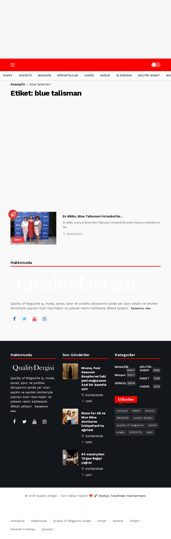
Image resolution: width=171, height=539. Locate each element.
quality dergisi (143, 418)
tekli (150, 432)
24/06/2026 (94, 395)
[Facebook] (14, 319)
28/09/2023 (74, 234)
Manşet (125, 375)
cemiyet (122, 410)
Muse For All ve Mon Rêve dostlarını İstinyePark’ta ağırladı (93, 421)
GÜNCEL (125, 383)
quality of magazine (130, 425)
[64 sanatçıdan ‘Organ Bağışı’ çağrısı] (70, 457)
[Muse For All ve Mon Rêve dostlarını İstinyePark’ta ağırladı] (70, 416)
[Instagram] (44, 319)
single (121, 432)
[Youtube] (34, 319)
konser (150, 410)
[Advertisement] (85, 29)
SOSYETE (136, 432)
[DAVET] (13, 214)
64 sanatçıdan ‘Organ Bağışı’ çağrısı (92, 458)
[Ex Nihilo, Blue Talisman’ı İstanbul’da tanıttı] (33, 228)
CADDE (150, 386)
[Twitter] (24, 319)
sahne (152, 425)
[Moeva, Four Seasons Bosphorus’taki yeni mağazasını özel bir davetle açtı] (70, 371)
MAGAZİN (125, 367)
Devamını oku (141, 308)
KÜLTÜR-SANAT (150, 368)
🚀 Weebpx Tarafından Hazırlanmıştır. (120, 495)
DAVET (18, 240)
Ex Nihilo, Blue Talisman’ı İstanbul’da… (93, 216)
